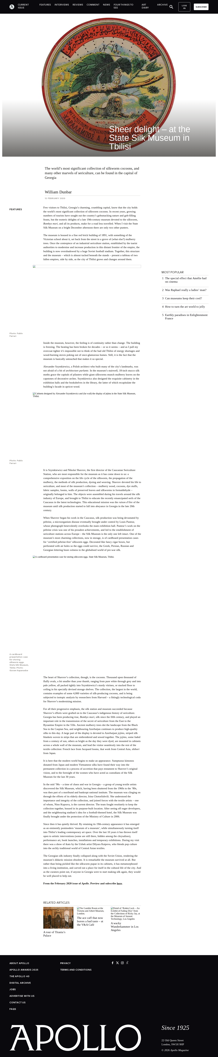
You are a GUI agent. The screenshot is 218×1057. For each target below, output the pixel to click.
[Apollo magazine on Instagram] (122, 963)
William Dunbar (58, 192)
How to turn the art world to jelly (185, 306)
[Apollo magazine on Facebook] (112, 963)
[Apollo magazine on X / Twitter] (117, 963)
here (119, 883)
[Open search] (171, 7)
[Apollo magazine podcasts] (127, 963)
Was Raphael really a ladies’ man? (185, 290)
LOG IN (184, 7)
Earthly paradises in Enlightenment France (186, 316)
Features (15, 209)
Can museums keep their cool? (183, 298)
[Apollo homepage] (13, 6)
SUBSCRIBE (201, 7)
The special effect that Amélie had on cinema (185, 280)
